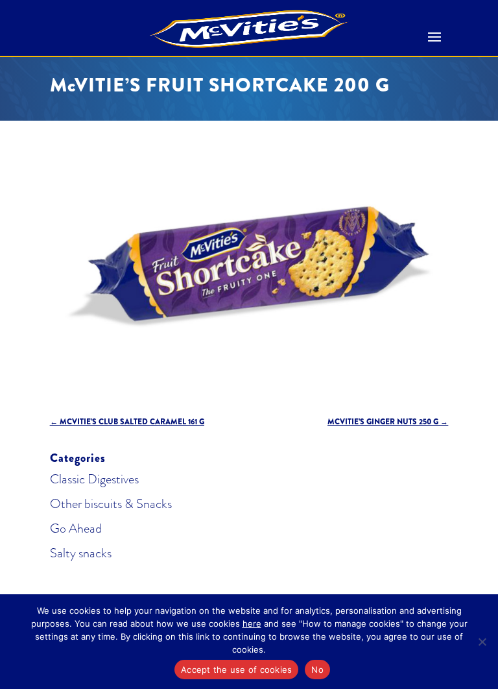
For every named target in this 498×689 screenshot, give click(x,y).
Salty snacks (81, 553)
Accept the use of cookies (236, 669)
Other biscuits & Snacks (111, 503)
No (317, 669)
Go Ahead (76, 528)
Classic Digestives (94, 479)
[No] (481, 641)
